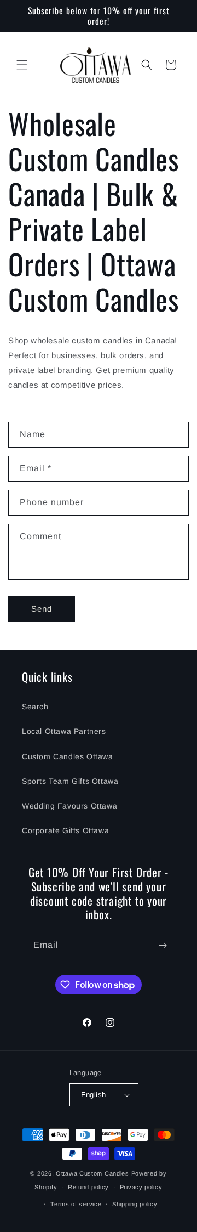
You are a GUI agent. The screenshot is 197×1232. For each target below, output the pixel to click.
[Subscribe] (162, 945)
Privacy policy (141, 1187)
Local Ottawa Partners (64, 731)
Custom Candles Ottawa (67, 756)
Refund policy (88, 1187)
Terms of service (75, 1204)
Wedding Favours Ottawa (69, 805)
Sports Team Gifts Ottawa (70, 781)
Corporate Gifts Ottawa (65, 830)
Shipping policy (135, 1204)
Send (41, 608)
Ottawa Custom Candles (92, 1173)
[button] (22, 65)
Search (35, 706)
